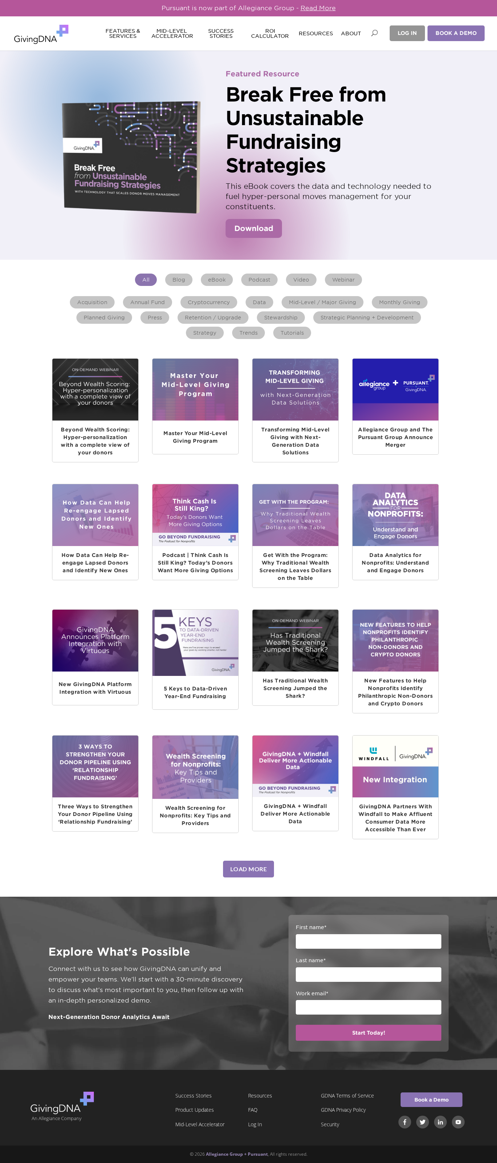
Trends (248, 333)
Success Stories (221, 33)
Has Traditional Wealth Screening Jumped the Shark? (295, 688)
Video (301, 280)
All (146, 280)
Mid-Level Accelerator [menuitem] (199, 1124)
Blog (178, 280)
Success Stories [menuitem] (193, 1095)
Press (155, 317)
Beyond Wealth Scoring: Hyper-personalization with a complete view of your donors (95, 441)
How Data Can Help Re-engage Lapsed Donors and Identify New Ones (95, 562)
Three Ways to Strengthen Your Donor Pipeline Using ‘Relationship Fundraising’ (95, 814)
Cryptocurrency (209, 302)
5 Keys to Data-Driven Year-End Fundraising (195, 692)
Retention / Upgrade (213, 317)
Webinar (343, 280)
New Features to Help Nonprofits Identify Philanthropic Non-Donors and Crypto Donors (395, 692)
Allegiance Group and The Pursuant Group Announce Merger (395, 437)
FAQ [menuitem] (253, 1109)
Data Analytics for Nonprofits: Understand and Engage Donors (395, 562)
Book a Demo (456, 33)
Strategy (204, 333)
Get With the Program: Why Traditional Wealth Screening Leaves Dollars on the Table (295, 566)
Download (253, 228)
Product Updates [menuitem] (194, 1109)
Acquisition (92, 302)
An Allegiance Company (56, 1118)
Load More (248, 868)
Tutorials (292, 333)
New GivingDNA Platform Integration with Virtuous (95, 688)
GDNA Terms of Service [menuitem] (347, 1095)
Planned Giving (104, 317)
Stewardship (281, 317)
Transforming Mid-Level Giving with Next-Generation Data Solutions (295, 441)
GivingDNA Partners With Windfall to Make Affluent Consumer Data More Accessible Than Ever (395, 818)
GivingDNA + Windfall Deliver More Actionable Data (295, 813)
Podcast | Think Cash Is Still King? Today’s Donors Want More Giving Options (195, 562)
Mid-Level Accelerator (171, 33)
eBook (217, 280)
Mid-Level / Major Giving (322, 302)
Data (259, 302)
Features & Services (123, 33)
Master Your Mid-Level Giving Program (195, 437)
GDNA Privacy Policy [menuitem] (343, 1109)
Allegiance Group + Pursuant (237, 1154)
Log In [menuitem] (255, 1124)
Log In (407, 33)
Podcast (259, 280)
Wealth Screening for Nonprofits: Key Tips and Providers (195, 815)
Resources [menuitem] (260, 1095)
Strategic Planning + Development (367, 317)
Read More (318, 8)
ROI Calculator (270, 33)
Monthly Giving (399, 302)
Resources (316, 33)
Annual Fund (147, 302)
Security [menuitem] (330, 1124)
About (351, 33)
